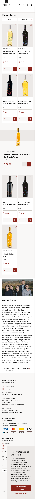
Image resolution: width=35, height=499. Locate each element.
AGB (4, 491)
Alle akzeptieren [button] (21, 486)
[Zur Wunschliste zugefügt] (16, 25)
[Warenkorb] (23, 5)
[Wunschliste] (19, 5)
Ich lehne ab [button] (21, 489)
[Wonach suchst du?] (28, 5)
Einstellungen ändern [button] (21, 493)
